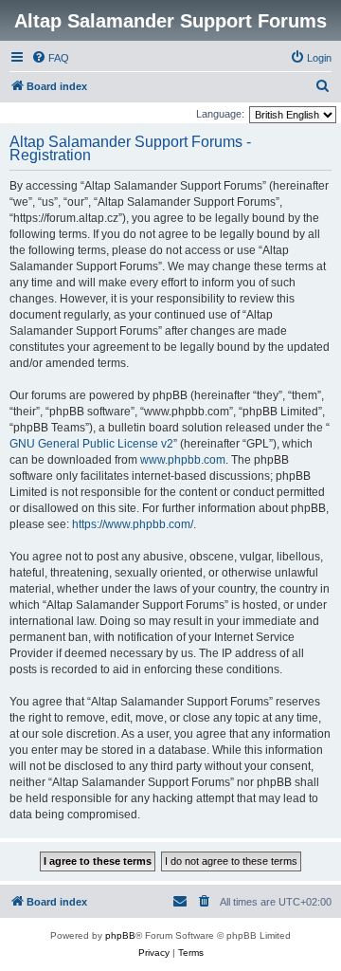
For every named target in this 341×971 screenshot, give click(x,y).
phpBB (120, 935)
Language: (220, 113)
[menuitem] (50, 57)
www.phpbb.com (182, 460)
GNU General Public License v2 (91, 443)
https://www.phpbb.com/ (132, 524)
